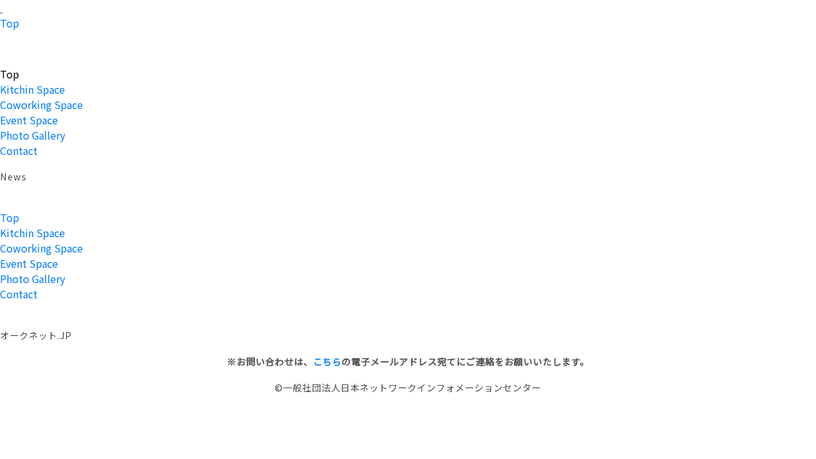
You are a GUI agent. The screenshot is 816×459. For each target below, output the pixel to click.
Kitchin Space (32, 89)
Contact (19, 150)
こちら (327, 361)
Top (9, 23)
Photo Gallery (32, 135)
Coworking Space (41, 104)
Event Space (29, 119)
